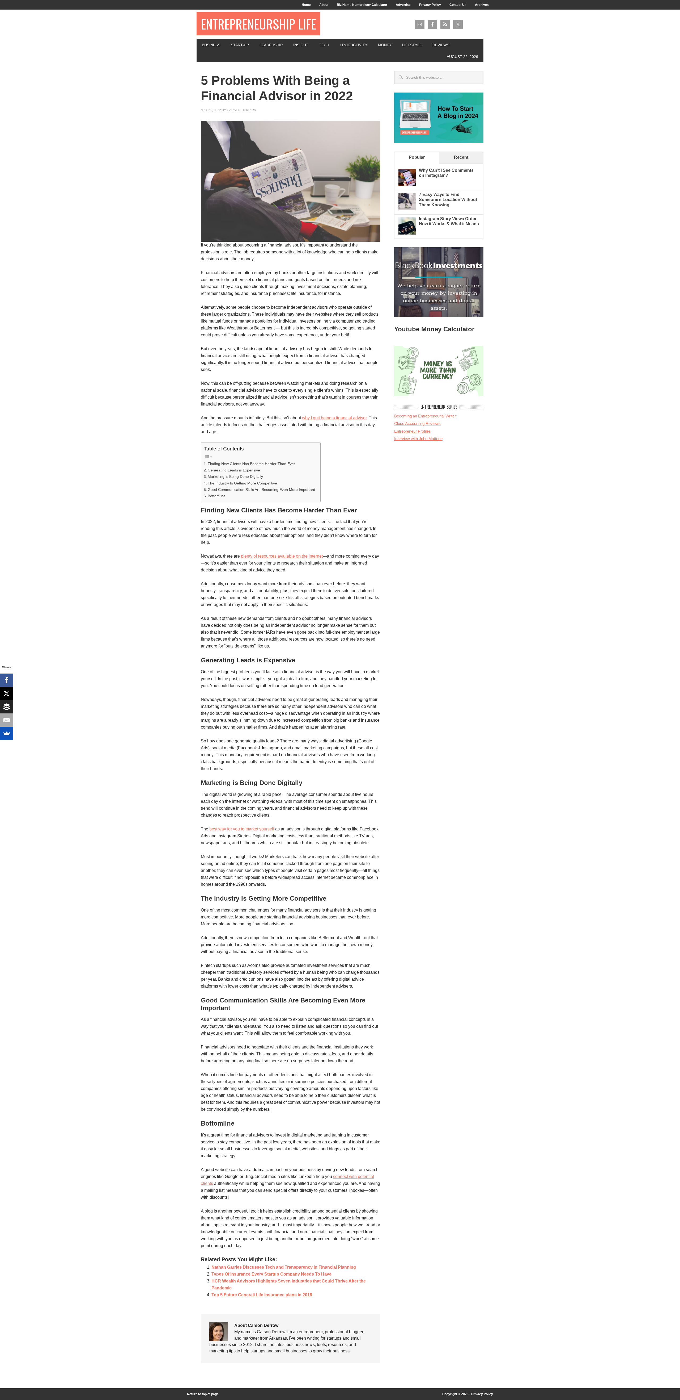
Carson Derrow (241, 110)
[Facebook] (6, 680)
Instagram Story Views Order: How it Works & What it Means (449, 221)
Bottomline (217, 496)
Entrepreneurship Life (258, 23)
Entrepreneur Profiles (412, 431)
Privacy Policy (430, 5)
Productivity (353, 45)
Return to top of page (203, 1394)
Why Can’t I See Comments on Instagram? (446, 173)
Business (211, 45)
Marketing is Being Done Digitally (235, 476)
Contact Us (457, 5)
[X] (6, 693)
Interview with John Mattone (418, 438)
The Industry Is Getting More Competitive (242, 483)
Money (385, 45)
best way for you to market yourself (241, 829)
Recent (461, 157)
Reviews (440, 45)
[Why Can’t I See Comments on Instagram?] (407, 184)
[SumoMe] (6, 733)
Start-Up (240, 45)
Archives (482, 5)
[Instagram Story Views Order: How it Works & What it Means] (407, 233)
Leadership (271, 45)
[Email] (6, 720)
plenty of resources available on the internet (282, 556)
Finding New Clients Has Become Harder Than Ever (251, 464)
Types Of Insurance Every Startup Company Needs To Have (271, 1274)
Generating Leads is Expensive (234, 470)
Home (306, 5)
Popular (417, 157)
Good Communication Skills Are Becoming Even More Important (261, 489)
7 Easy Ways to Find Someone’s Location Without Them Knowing (448, 199)
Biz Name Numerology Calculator (362, 5)
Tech (324, 45)
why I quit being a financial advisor (334, 418)
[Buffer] (6, 706)
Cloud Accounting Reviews (417, 423)
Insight (300, 45)
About (323, 5)
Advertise (403, 5)
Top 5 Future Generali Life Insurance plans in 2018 (261, 1295)
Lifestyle (412, 45)
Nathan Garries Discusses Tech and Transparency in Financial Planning (283, 1267)
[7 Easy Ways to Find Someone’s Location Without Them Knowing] (407, 209)
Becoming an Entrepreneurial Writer (425, 416)
